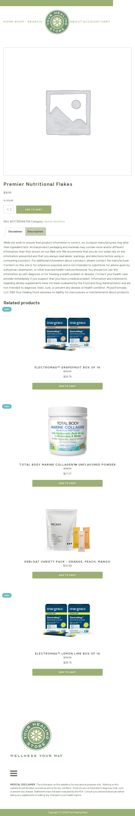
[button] (20, 21)
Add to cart (33, 209)
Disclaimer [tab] (15, 231)
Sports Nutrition (54, 221)
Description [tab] (35, 231)
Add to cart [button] (67, 386)
